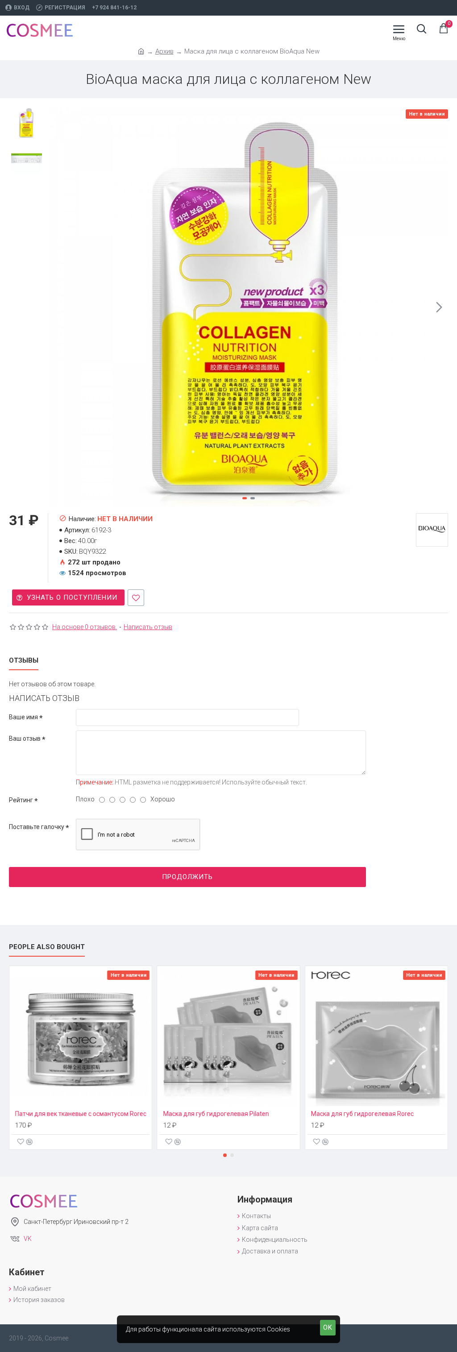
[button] (57, 307)
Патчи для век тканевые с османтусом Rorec (80, 1113)
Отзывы (23, 660)
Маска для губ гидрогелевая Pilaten (216, 1113)
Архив (164, 51)
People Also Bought (47, 947)
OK (327, 1327)
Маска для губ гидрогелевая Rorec (362, 1113)
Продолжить (187, 877)
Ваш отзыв (25, 738)
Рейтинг (21, 800)
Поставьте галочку (36, 826)
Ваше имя (23, 717)
